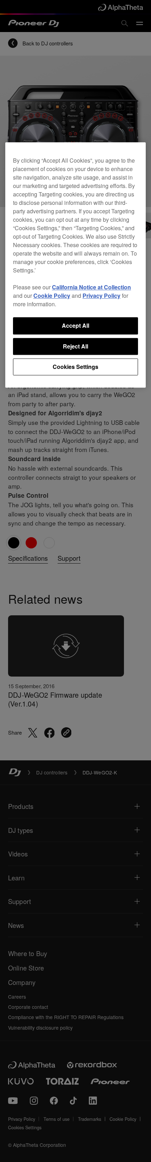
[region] (75, 265)
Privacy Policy (101, 296)
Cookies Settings (75, 367)
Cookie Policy (51, 296)
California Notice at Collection (91, 287)
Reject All (75, 346)
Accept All (75, 326)
